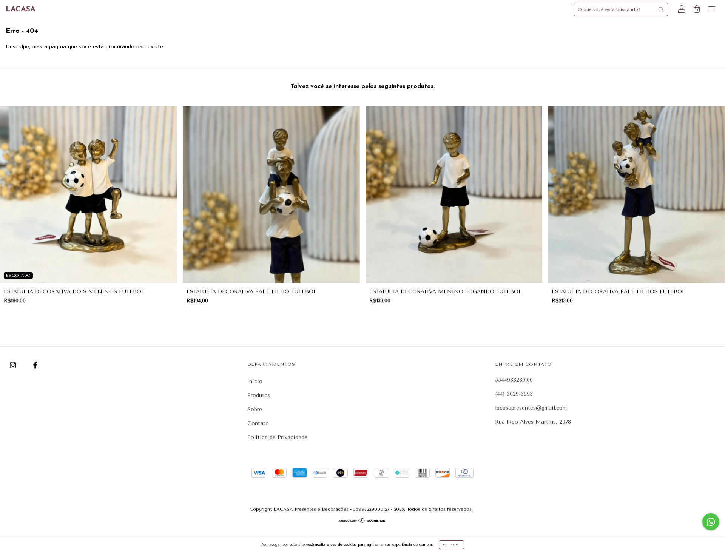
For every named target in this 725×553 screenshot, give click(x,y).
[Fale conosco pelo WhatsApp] (710, 521)
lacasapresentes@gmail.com (531, 408)
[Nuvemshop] (362, 521)
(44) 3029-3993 (514, 394)
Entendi (451, 544)
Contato (258, 423)
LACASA (20, 9)
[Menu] (712, 10)
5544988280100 (514, 380)
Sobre (254, 409)
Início (254, 381)
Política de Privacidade (277, 437)
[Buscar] (660, 9)
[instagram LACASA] (14, 365)
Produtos (258, 395)
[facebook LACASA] (35, 365)
